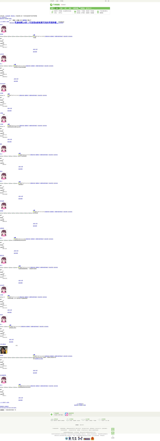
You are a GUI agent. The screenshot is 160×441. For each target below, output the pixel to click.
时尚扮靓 (92, 10)
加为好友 (70, 36)
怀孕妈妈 (60, 10)
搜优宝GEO (82, 424)
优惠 (98, 12)
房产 (66, 8)
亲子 (52, 12)
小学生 (55, 12)
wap (106, 420)
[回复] (10, 18)
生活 (75, 12)
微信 (108, 420)
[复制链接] (61, 22)
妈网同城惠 (75, 8)
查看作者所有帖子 (59, 36)
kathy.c (1, 24)
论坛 (57, 8)
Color (2, 407)
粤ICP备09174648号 (85, 428)
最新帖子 (52, 36)
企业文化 (78, 420)
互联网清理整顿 (62, 428)
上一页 (1, 17)
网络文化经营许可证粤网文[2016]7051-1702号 (88, 432)
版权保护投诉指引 (95, 430)
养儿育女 (69, 10)
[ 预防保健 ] (11, 22)
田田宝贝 (2, 255)
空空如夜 (2, 201)
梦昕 (1, 144)
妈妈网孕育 (71, 413)
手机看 (112, 434)
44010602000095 (64, 430)
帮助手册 (55, 420)
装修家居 (87, 12)
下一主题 (7, 21)
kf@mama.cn (69, 435)
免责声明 (59, 420)
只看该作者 (47, 36)
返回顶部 (35, 51)
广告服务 (94, 420)
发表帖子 (7, 406)
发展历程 (74, 420)
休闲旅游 (78, 10)
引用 (36, 49)
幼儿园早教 (65, 10)
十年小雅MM (3, 344)
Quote (9, 407)
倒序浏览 (25, 20)
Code (12, 407)
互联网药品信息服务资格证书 (68, 432)
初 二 (1, 63)
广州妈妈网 (7, 15)
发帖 (113, 430)
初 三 (1, 153)
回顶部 (112, 437)
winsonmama (2, 83)
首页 (52, 8)
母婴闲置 (101, 12)
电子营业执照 (76, 432)
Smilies (14, 407)
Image (4, 407)
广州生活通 (101, 10)
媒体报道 (62, 420)
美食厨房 (87, 10)
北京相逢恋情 (3, 375)
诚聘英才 (87, 420)
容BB (1, 171)
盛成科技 (78, 430)
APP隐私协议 (102, 435)
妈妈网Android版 (39, 358)
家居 (70, 8)
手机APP (89, 8)
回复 (34, 49)
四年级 (1, 34)
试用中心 (106, 10)
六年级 (1, 93)
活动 (61, 8)
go (9, 20)
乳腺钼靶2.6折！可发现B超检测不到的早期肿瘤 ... (36, 22)
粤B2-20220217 (78, 428)
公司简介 (70, 420)
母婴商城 (83, 8)
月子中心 (60, 12)
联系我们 (90, 420)
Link (7, 407)
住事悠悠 (2, 228)
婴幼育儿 (13, 15)
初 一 (1, 324)
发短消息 (66, 36)
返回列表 (2, 18)
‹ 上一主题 (2, 21)
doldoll (1, 314)
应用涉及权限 (97, 435)
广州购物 (83, 10)
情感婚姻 (92, 12)
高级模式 (2, 406)
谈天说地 (78, 12)
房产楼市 (83, 12)
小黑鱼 (1, 113)
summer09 (2, 285)
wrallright (2, 53)
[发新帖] (6, 18)
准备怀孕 (56, 10)
